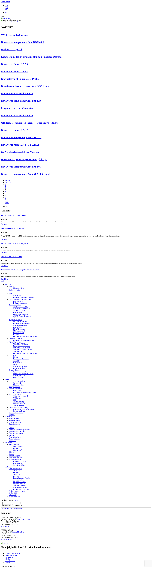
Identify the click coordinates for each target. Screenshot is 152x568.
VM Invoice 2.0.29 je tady (14, 35)
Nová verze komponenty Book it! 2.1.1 (21, 137)
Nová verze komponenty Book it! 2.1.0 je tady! (25, 174)
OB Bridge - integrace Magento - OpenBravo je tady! (29, 122)
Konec (7, 203)
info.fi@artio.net (6, 539)
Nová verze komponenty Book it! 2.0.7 (21, 166)
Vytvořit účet (5, 508)
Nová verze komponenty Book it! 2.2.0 (21, 100)
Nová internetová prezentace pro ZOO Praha (25, 86)
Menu (3, 2)
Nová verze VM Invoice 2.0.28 (17, 93)
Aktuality (10, 22)
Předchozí (8, 182)
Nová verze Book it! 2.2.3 (14, 64)
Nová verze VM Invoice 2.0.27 (17, 115)
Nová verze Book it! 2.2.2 (14, 71)
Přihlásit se (6, 505)
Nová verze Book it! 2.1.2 (14, 130)
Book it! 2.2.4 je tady (12, 49)
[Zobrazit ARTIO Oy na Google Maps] (17, 532)
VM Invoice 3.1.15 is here (11, 257)
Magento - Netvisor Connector (17, 108)
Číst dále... (4, 224)
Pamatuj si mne (19, 505)
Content (7, 2)
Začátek (7, 180)
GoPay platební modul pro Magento (20, 152)
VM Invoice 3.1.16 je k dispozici (14, 243)
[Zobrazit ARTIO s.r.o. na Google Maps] (22, 519)
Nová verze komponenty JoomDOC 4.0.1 (22, 42)
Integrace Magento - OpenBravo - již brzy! (24, 159)
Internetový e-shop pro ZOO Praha (20, 78)
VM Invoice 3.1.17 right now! (13, 215)
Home (3, 22)
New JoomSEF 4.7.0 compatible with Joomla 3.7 (21, 270)
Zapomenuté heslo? (16, 508)
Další (6, 201)
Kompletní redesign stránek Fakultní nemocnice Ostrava (31, 56)
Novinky (17, 22)
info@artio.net (5, 526)
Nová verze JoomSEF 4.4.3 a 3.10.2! (20, 144)
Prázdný (16, 500)
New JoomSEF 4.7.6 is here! (13, 228)
